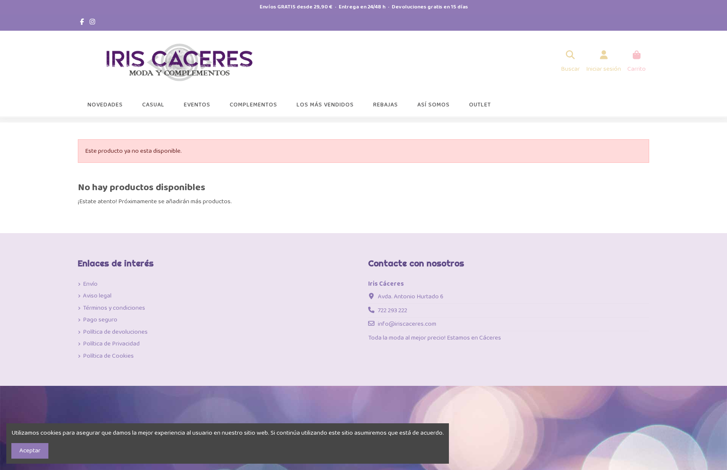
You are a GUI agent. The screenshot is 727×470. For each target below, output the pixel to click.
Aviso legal (97, 296)
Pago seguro (100, 320)
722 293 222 (392, 310)
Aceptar (29, 451)
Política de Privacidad (111, 344)
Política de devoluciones (115, 332)
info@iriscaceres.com (407, 324)
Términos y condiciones (114, 308)
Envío (90, 284)
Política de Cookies (108, 356)
